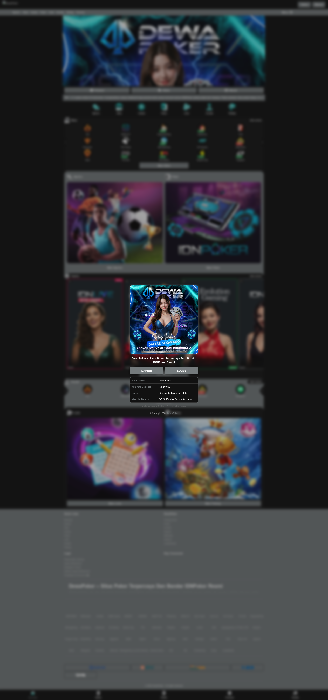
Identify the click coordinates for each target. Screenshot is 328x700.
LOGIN (181, 371)
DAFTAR (146, 371)
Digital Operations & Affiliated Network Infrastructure (164, 405)
